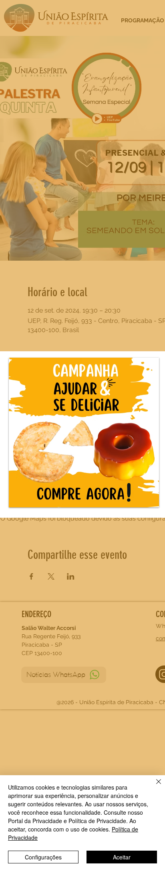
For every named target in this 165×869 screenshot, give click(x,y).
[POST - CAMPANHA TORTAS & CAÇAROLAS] (84, 432)
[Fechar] (153, 786)
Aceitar (122, 857)
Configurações (43, 857)
